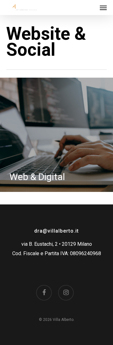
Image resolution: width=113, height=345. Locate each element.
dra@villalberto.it (56, 231)
